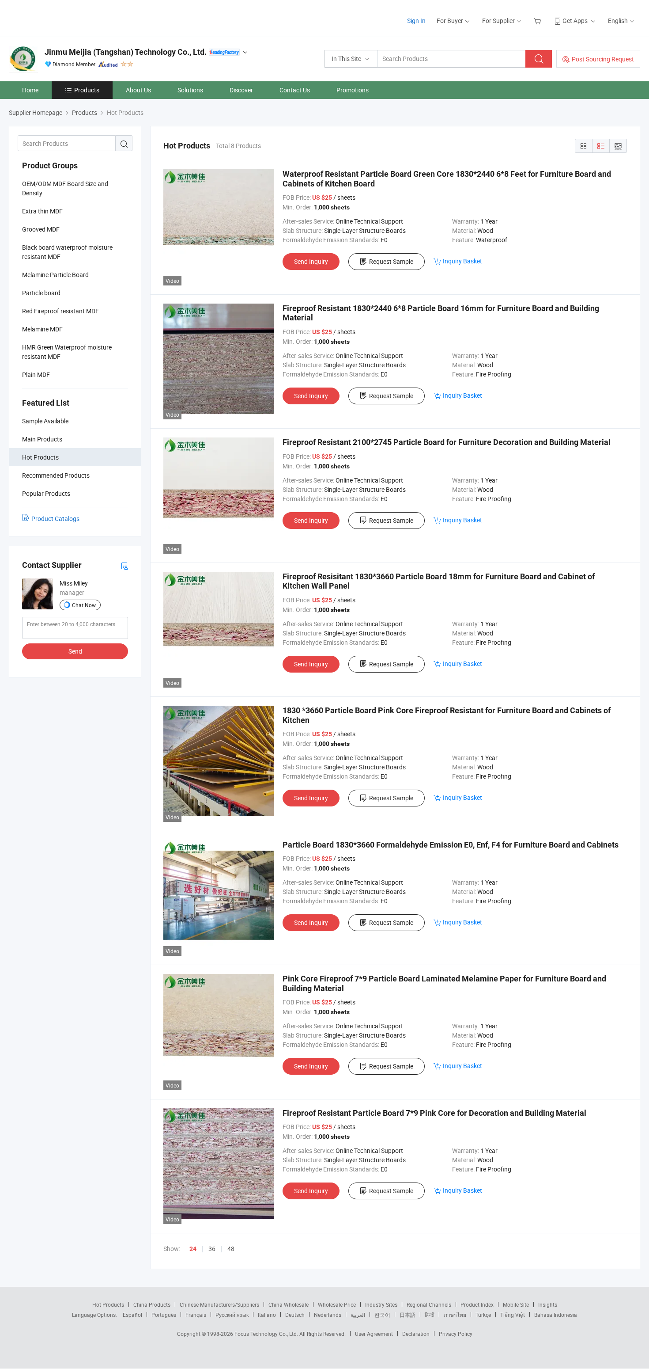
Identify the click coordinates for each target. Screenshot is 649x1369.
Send (75, 651)
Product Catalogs (55, 518)
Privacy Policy (455, 1333)
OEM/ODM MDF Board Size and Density (65, 188)
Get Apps (575, 20)
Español (132, 1314)
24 (192, 1248)
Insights (547, 1304)
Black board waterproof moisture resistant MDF (67, 252)
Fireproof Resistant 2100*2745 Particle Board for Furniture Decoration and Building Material (447, 442)
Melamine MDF (42, 329)
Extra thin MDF (42, 211)
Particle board (41, 293)
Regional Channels (429, 1304)
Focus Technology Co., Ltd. (266, 1333)
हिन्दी (429, 1314)
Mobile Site (516, 1304)
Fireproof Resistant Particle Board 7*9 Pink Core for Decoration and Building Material (434, 1113)
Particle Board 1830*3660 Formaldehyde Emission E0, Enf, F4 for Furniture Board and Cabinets (451, 844)
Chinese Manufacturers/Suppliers (219, 1304)
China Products (151, 1304)
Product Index (477, 1304)
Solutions (190, 90)
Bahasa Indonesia (555, 1314)
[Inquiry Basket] (538, 20)
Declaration (416, 1333)
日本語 (407, 1314)
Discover (241, 90)
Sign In (416, 20)
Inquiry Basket (462, 261)
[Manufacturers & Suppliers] (65, 17)
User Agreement (374, 1333)
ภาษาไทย (455, 1314)
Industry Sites (381, 1304)
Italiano (267, 1314)
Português (163, 1314)
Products (86, 90)
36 (211, 1248)
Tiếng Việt (512, 1314)
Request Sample (391, 261)
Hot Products (108, 1304)
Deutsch (295, 1314)
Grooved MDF (41, 229)
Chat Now (84, 604)
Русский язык (232, 1314)
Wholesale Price (337, 1304)
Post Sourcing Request (603, 59)
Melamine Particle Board (55, 274)
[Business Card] (124, 565)
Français (195, 1314)
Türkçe (483, 1314)
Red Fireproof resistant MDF (60, 311)
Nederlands (327, 1314)
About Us (138, 90)
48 (230, 1248)
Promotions (352, 90)
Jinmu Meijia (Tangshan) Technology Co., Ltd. (126, 52)
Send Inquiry (311, 261)
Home (30, 90)
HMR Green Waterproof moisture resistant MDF (67, 352)
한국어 (382, 1314)
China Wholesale (288, 1304)
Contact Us (294, 90)
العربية (358, 1314)
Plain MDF (36, 374)
